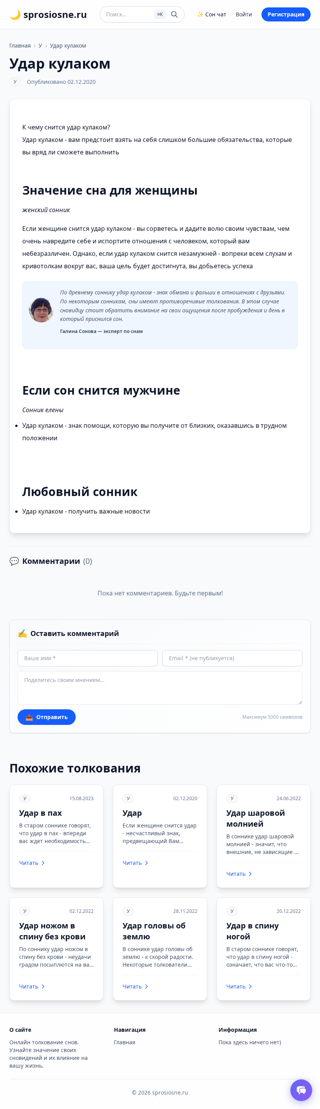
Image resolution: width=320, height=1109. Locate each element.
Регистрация (286, 14)
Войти (244, 14)
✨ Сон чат (211, 14)
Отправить (46, 717)
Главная (20, 45)
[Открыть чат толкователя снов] (301, 1090)
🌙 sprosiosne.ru (48, 14)
